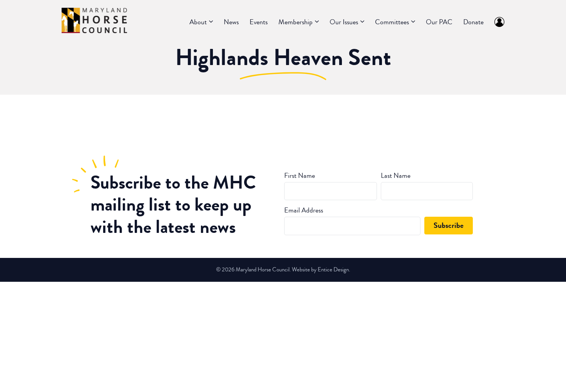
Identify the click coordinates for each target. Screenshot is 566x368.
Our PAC (439, 22)
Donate (473, 22)
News (231, 22)
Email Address (303, 210)
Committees (392, 22)
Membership (295, 22)
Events (259, 22)
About (198, 22)
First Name (299, 176)
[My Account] (496, 22)
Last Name (395, 176)
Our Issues (344, 22)
